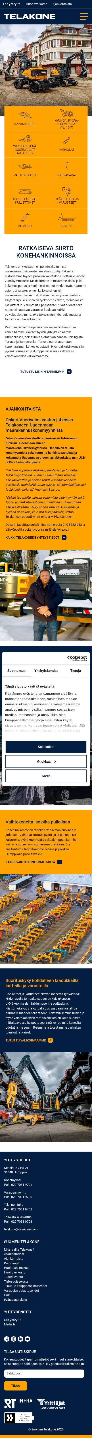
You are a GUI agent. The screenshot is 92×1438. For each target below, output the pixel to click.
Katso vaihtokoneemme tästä (31, 862)
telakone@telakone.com (21, 1229)
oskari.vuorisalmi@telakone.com (47, 530)
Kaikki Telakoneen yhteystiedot (33, 537)
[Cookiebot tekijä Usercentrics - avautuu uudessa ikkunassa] (67, 658)
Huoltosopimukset (16, 1267)
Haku (7, 1295)
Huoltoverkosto (36, 4)
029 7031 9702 (21, 1209)
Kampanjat (11, 1263)
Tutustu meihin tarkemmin (42, 372)
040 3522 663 (72, 525)
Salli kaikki (46, 747)
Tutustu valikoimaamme (26, 1040)
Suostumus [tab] (16, 670)
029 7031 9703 (21, 1221)
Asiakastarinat (14, 1254)
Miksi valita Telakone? (19, 1249)
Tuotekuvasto (13, 1277)
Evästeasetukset (15, 1299)
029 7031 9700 (21, 1197)
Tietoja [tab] (75, 670)
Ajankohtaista (62, 4)
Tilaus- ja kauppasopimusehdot (25, 1286)
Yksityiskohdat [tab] (46, 670)
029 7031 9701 (21, 1184)
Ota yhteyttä (12, 4)
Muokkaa (43, 761)
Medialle (9, 1324)
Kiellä (46, 776)
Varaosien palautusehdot (21, 1290)
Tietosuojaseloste (16, 1281)
